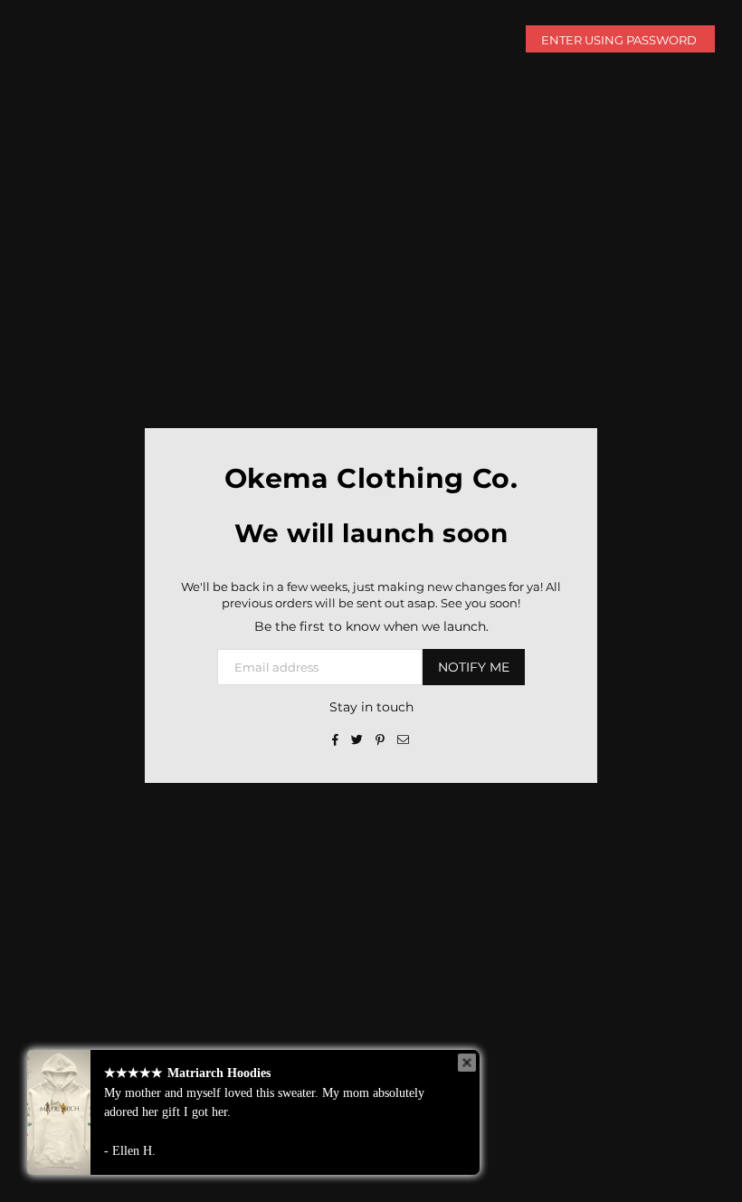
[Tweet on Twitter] (357, 738)
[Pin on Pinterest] (380, 738)
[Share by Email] (403, 738)
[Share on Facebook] (335, 738)
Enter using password (620, 40)
